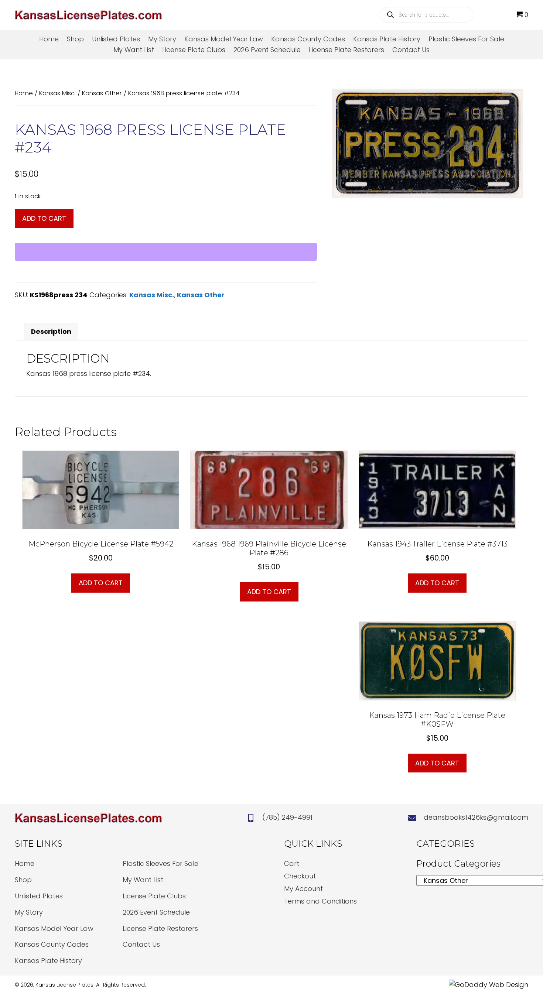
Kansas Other (102, 93)
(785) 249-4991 (287, 817)
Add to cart (44, 218)
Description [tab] (51, 331)
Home (24, 93)
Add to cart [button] (101, 582)
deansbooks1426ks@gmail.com (476, 817)
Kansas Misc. (57, 93)
